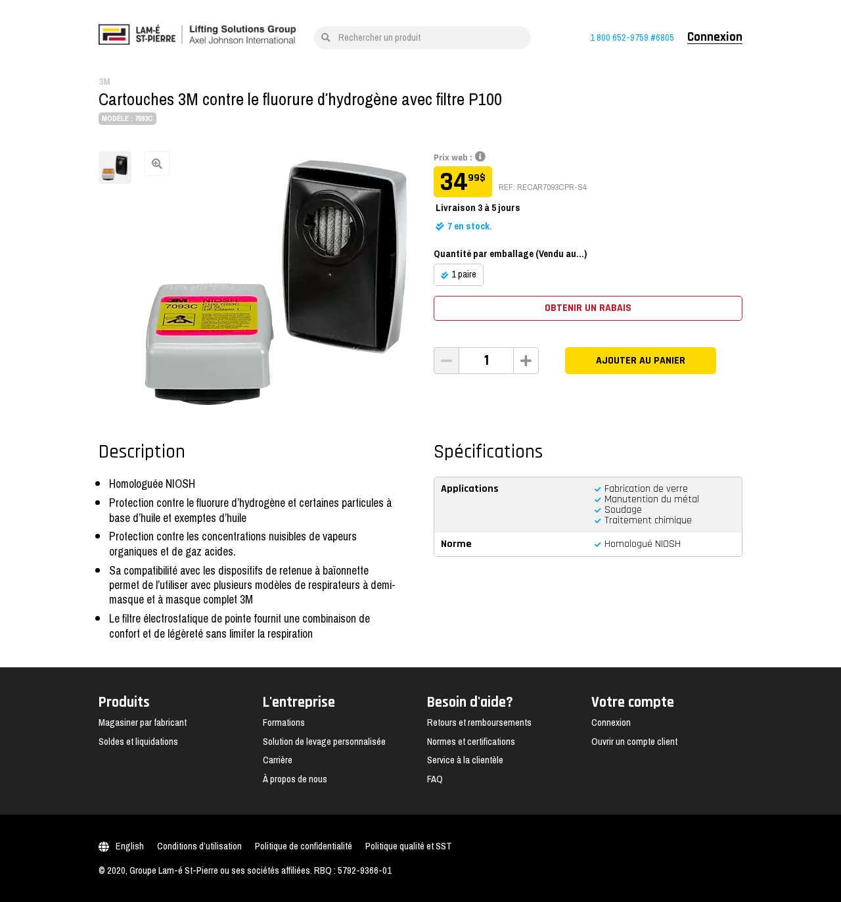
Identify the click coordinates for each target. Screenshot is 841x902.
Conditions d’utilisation (199, 846)
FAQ (435, 779)
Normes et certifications (471, 741)
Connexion (714, 37)
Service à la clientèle (465, 760)
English (130, 846)
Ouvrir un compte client (634, 741)
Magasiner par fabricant (143, 722)
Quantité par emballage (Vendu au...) (510, 254)
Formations (284, 722)
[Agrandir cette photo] (276, 282)
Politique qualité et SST (408, 846)
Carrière (277, 760)
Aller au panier (669, 374)
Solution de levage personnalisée (324, 741)
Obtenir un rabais (588, 308)
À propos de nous (295, 779)
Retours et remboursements (479, 722)
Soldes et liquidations (138, 741)
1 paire (463, 274)
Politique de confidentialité (303, 846)
